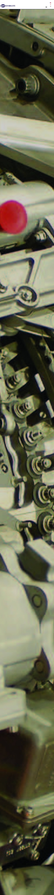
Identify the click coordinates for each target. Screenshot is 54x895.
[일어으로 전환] (50, 4)
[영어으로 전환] (50, 3)
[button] (46, 7)
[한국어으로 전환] (50, 6)
